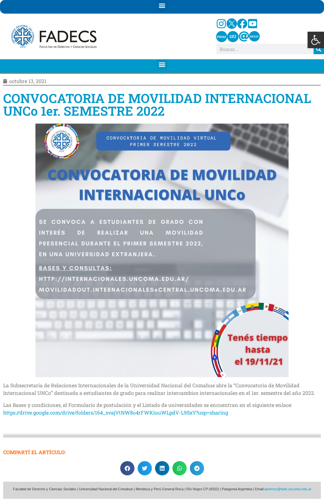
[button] (316, 40)
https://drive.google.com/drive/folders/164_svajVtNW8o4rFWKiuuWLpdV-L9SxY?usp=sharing (115, 412)
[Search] (319, 49)
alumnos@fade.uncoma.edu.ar (287, 489)
